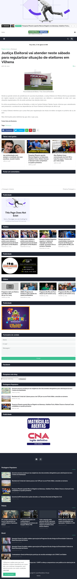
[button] (72, 26)
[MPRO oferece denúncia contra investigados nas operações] (66, 514)
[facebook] (74, 32)
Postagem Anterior (8, 189)
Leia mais (6, 570)
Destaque (14, 49)
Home (3, 32)
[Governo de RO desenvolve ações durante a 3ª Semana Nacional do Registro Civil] (6, 499)
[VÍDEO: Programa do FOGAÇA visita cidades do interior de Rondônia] (29, 286)
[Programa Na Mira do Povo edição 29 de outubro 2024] (48, 286)
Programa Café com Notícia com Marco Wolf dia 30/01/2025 (10, 293)
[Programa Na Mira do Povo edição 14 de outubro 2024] (66, 286)
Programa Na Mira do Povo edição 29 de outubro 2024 (47, 292)
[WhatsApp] (26, 130)
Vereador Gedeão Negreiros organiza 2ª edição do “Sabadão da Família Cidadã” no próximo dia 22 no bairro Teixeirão (47, 243)
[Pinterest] (30, 130)
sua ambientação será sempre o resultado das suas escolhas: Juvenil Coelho (13, 157)
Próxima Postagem (69, 189)
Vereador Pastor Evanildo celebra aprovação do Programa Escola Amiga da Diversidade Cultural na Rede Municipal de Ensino (42, 539)
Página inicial (6, 49)
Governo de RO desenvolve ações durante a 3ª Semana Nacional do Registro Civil (37, 497)
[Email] (34, 130)
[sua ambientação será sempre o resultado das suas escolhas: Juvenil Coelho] (13, 146)
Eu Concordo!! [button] (9, 574)
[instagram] (40, 459)
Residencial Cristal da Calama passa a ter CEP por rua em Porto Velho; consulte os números (40, 396)
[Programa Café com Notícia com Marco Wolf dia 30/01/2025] (10, 286)
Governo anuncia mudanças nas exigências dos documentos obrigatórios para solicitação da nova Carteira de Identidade (42, 389)
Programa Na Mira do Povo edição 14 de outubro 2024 (66, 292)
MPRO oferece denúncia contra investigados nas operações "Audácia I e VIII (66, 521)
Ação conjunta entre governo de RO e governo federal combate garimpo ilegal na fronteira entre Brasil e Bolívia (47, 523)
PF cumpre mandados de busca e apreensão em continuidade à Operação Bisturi (9, 522)
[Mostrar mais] (37, 130)
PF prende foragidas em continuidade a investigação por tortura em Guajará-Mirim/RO (29, 522)
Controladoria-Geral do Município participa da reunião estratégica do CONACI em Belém (39, 554)
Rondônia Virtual (44, 573)
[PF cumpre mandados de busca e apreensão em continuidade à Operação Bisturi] (10, 514)
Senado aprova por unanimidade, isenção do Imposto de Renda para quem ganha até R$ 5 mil (66, 242)
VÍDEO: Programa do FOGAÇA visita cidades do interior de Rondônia (28, 293)
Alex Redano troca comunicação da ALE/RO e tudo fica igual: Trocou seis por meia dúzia (63, 158)
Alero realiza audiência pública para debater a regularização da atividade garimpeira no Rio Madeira (10, 242)
